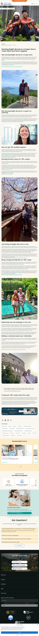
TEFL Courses (18, 433)
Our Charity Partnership (27, 426)
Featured (9, 426)
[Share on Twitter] (8, 420)
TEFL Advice (12, 433)
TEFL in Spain (24, 433)
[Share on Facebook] (10, 420)
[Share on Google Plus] (2, 420)
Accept (19, 632)
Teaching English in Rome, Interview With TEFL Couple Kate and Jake (14, 349)
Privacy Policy (22, 634)
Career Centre (4, 426)
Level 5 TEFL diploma (5, 154)
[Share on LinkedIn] (5, 420)
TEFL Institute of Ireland (6, 61)
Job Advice (14, 426)
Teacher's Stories (5, 428)
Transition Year (13, 435)
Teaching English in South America (7, 430)
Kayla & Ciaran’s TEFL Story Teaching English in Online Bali (13, 274)
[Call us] (34, 3)
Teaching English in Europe (29, 428)
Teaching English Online (28, 430)
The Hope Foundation (5, 435)
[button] (37, 624)
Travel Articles (19, 435)
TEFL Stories (34, 433)
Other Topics (20, 426)
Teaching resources (5, 433)
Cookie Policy (17, 634)
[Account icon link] (32, 3)
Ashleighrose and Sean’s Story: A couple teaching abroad (13, 66)
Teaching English (12, 428)
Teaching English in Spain (19, 430)
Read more (5, 462)
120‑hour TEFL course (14, 153)
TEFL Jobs (29, 433)
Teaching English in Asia (20, 428)
